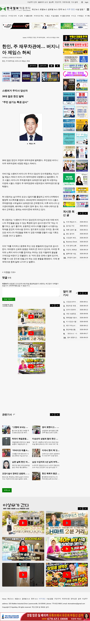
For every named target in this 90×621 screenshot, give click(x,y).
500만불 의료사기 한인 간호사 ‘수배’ (72, 317)
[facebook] (57, 65)
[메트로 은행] (82, 112)
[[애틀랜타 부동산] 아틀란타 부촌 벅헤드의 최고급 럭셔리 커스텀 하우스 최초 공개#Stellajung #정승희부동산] (31, 350)
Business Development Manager (72, 242)
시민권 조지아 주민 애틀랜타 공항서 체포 (72, 302)
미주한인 (29, 37)
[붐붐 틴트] (82, 98)
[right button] (57, 305)
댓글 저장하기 (9, 299)
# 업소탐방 (55, 16)
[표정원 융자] (31, 77)
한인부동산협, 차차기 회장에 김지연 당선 (72, 329)
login (86, 2)
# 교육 (20, 16)
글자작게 (33, 66)
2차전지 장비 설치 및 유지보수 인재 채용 (73, 257)
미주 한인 (71, 9)
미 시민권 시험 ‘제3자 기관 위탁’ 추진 (72, 321)
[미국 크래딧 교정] (51, 77)
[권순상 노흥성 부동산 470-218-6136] (11, 77)
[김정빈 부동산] (82, 197)
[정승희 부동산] (82, 166)
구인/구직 (58, 2)
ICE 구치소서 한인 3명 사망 (72, 325)
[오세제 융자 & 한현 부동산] (75, 41)
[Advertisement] (31, 391)
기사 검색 (74, 2)
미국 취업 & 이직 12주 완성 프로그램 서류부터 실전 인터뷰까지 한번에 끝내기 (72, 222)
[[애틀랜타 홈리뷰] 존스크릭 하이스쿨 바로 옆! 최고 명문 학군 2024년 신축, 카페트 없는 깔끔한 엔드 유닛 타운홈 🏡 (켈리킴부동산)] (23, 575)
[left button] (52, 305)
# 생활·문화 (28, 16)
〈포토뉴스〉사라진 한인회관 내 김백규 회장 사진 (72, 333)
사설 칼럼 (79, 9)
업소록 (51, 2)
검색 (79, 599)
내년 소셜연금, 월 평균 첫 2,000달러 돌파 (72, 314)
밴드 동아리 (70, 234)
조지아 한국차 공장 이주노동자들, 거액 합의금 (72, 310)
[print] (51, 65)
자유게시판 (66, 2)
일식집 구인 (70, 226)
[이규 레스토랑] (15, 26)
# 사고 (74, 16)
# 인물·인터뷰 (65, 16)
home (24, 37)
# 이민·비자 (13, 16)
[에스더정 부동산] (82, 152)
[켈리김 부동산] (82, 85)
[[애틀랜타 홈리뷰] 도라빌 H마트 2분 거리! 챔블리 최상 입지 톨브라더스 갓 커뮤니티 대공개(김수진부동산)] (31, 333)
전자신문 (74, 599)
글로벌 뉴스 (53, 9)
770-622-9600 (57, 603)
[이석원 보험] (75, 46)
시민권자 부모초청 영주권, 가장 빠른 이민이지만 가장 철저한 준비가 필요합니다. (72, 238)
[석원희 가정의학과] (69, 190)
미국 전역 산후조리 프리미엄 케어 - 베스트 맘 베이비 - (72, 246)
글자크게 (43, 66)
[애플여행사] (82, 190)
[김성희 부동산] (45, 26)
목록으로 (7, 490)
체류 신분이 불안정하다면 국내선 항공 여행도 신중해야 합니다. (72, 230)
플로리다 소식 (43, 2)
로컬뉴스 (43, 9)
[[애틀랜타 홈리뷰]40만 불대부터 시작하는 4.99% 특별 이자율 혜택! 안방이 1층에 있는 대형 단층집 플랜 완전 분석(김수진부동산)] (31, 366)
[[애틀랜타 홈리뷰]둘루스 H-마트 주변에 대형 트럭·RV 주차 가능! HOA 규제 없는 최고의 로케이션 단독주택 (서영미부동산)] (31, 316)
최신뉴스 (35, 9)
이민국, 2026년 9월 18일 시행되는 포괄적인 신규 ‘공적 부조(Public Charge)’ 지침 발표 (72, 250)
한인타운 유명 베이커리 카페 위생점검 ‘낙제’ (72, 306)
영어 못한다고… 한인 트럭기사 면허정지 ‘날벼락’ (73, 337)
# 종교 (47, 16)
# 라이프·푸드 (39, 16)
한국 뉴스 (62, 9)
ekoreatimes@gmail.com (76, 603)
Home (4, 599)
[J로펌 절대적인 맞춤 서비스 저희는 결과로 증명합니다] (69, 152)
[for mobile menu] (88, 9)
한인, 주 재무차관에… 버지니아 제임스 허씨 (46, 37)
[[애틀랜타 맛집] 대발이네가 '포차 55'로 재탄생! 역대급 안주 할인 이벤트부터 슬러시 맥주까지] (67, 575)
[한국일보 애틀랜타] (15, 9)
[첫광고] (74, 26)
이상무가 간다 (32, 2)
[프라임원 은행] (69, 98)
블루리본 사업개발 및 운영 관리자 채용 (72, 254)
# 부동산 (81, 16)
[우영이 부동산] (75, 54)
